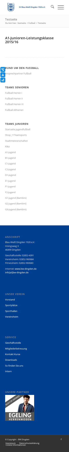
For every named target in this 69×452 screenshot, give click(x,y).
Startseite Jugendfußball (17, 129)
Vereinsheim (11, 316)
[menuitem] (50, 7)
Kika (7, 146)
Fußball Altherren (14, 110)
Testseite (11, 19)
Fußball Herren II (14, 98)
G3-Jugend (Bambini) (16, 209)
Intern (8, 371)
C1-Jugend (10, 163)
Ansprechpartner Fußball (18, 73)
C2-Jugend (10, 169)
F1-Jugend (10, 186)
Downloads (11, 359)
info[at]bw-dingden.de (16, 272)
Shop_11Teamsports (16, 135)
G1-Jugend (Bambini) (16, 197)
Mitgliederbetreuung (16, 348)
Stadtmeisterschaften (16, 140)
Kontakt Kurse (12, 354)
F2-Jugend (10, 192)
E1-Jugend (10, 180)
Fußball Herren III (14, 104)
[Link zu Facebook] (61, 439)
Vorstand (10, 299)
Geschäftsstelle (13, 342)
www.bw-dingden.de (25, 268)
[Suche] (50, 7)
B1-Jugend (10, 157)
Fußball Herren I (13, 92)
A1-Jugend (10, 152)
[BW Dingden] (28, 7)
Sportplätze (11, 305)
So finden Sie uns (14, 365)
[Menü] (59, 7)
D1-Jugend (10, 175)
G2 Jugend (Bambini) (15, 203)
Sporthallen (11, 311)
